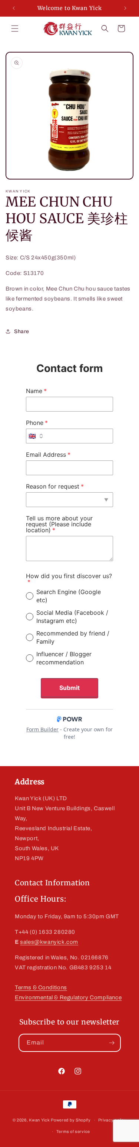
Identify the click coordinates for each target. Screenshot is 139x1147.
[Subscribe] (112, 1043)
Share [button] (21, 331)
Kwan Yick (39, 1120)
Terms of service (73, 1131)
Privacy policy (112, 1120)
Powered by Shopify (71, 1120)
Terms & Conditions (41, 987)
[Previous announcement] (14, 8)
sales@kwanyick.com (49, 942)
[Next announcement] (125, 8)
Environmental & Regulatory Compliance (68, 997)
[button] (15, 28)
